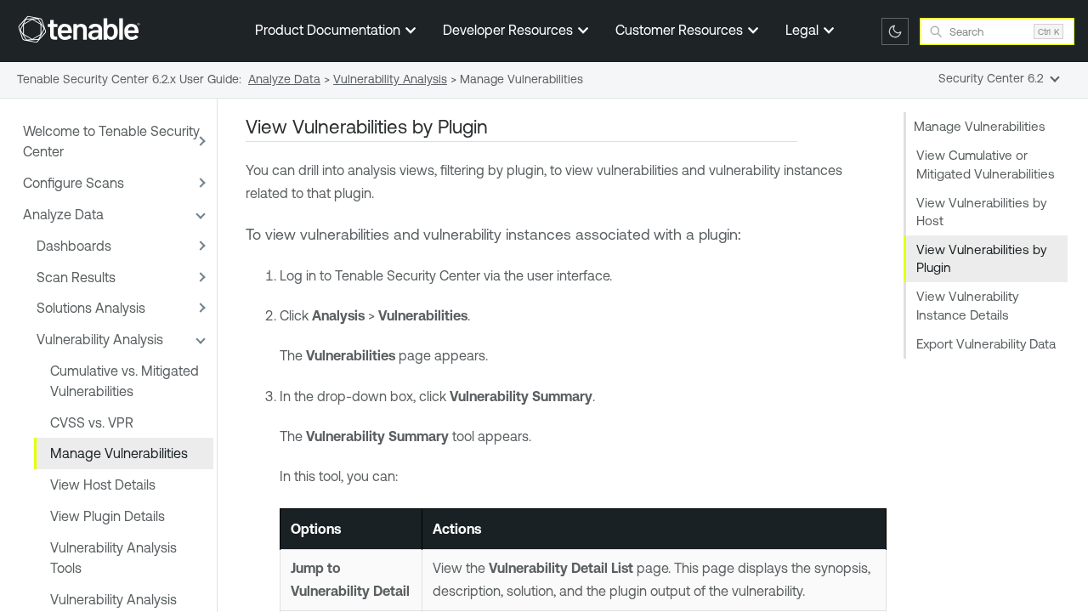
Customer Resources (680, 29)
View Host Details (103, 484)
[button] (199, 141)
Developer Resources (509, 29)
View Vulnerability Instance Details (967, 305)
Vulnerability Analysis (100, 339)
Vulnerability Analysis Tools (113, 557)
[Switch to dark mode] (895, 31)
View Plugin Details (107, 516)
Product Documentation (329, 29)
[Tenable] (79, 29)
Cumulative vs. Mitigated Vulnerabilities (124, 381)
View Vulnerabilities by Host (981, 212)
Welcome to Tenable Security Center (111, 141)
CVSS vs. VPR (91, 422)
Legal (803, 29)
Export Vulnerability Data (986, 344)
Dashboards (74, 245)
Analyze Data (63, 214)
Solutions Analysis (91, 307)
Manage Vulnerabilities (119, 453)
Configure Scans (73, 182)
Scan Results (76, 277)
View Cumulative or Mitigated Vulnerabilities (985, 164)
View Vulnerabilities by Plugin (981, 258)
